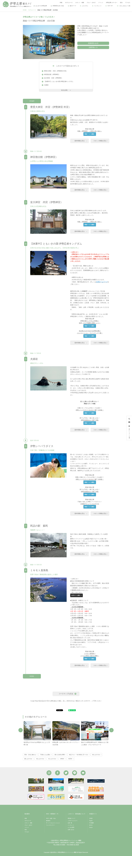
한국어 (90, 825)
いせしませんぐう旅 (124, 5)
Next (111, 730)
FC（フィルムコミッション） (53, 823)
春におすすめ (96, 754)
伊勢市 (62, 758)
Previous (20, 730)
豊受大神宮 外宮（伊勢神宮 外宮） (56, 71)
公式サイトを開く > (76, 595)
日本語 (90, 818)
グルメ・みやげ (28, 825)
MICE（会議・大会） (51, 818)
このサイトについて (72, 820)
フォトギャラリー (50, 825)
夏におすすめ (28, 758)
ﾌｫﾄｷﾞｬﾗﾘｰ (110, 5)
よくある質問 (71, 827)
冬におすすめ (52, 758)
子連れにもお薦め (45, 754)
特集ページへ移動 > (89, 134)
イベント (27, 827)
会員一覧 (70, 823)
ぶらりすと (85, 5)
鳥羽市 (70, 758)
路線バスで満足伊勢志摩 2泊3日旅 (48, 10)
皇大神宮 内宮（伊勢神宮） (53, 78)
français (91, 827)
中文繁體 (91, 823)
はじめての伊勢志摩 (41, 5)
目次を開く (64, 90)
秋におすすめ (40, 758)
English (90, 820)
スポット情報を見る (99, 141)
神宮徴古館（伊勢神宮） (52, 74)
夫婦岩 (46, 85)
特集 (26, 818)
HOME (25, 10)
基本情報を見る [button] (80, 141)
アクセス (27, 832)
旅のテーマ (73, 5)
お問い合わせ (71, 829)
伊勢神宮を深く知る (58, 5)
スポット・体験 (28, 823)
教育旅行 (48, 820)
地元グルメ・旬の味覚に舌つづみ (78, 754)
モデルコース (32, 10)
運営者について (71, 818)
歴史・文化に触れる (30, 754)
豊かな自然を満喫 (60, 754)
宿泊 (26, 829)
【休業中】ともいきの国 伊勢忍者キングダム (58, 81)
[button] (66, 694)
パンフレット (98, 5)
